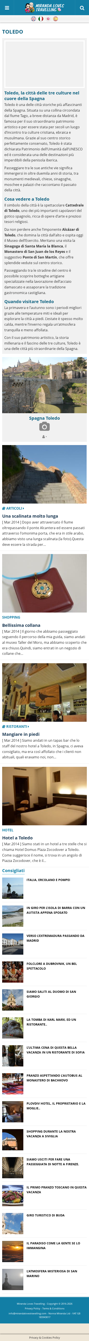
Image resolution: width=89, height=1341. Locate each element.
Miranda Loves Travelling (31, 1303)
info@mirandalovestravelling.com (27, 1313)
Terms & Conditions (53, 1308)
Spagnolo (55, 18)
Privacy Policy (32, 1308)
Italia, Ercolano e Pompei (48, 880)
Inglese (33, 18)
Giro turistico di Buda (46, 1215)
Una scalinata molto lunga (30, 516)
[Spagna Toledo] (44, 385)
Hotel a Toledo (17, 838)
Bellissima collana (21, 625)
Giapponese (48, 18)
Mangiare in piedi (21, 734)
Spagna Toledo (44, 418)
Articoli (14, 508)
